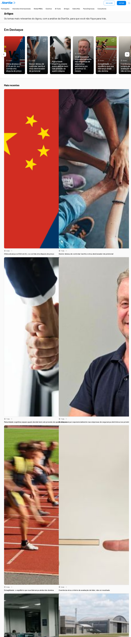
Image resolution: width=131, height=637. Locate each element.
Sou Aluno (109, 3)
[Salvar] (21, 40)
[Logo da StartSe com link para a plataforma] (8, 3)
